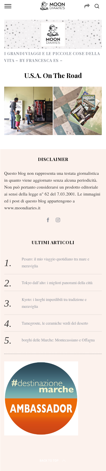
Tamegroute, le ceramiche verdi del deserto (55, 323)
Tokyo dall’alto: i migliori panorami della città (57, 282)
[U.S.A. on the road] (53, 133)
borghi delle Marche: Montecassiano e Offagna (58, 339)
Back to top (49, 460)
